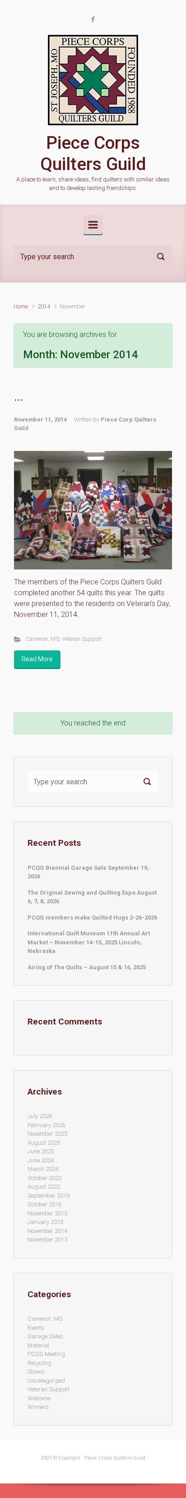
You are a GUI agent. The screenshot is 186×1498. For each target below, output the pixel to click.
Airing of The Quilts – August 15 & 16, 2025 (87, 967)
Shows (36, 1371)
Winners (38, 1406)
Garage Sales (45, 1336)
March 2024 (43, 1169)
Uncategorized (46, 1380)
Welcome (39, 1398)
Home (21, 306)
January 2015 (45, 1221)
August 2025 (44, 1142)
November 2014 (47, 1231)
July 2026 (40, 1116)
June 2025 (41, 1151)
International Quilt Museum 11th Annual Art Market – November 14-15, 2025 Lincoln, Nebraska (89, 942)
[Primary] (93, 224)
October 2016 (44, 1204)
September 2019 (49, 1195)
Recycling (39, 1363)
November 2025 (47, 1133)
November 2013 (47, 1239)
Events (36, 1327)
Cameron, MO (42, 638)
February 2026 (46, 1125)
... (18, 397)
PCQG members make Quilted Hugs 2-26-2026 (92, 917)
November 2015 (47, 1213)
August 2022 (44, 1186)
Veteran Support (82, 638)
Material (38, 1345)
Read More (37, 659)
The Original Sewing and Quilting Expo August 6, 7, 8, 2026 (92, 897)
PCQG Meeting (46, 1354)
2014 (43, 306)
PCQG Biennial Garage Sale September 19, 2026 (88, 872)
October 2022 (44, 1178)
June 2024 (41, 1160)
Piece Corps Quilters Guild (93, 154)
